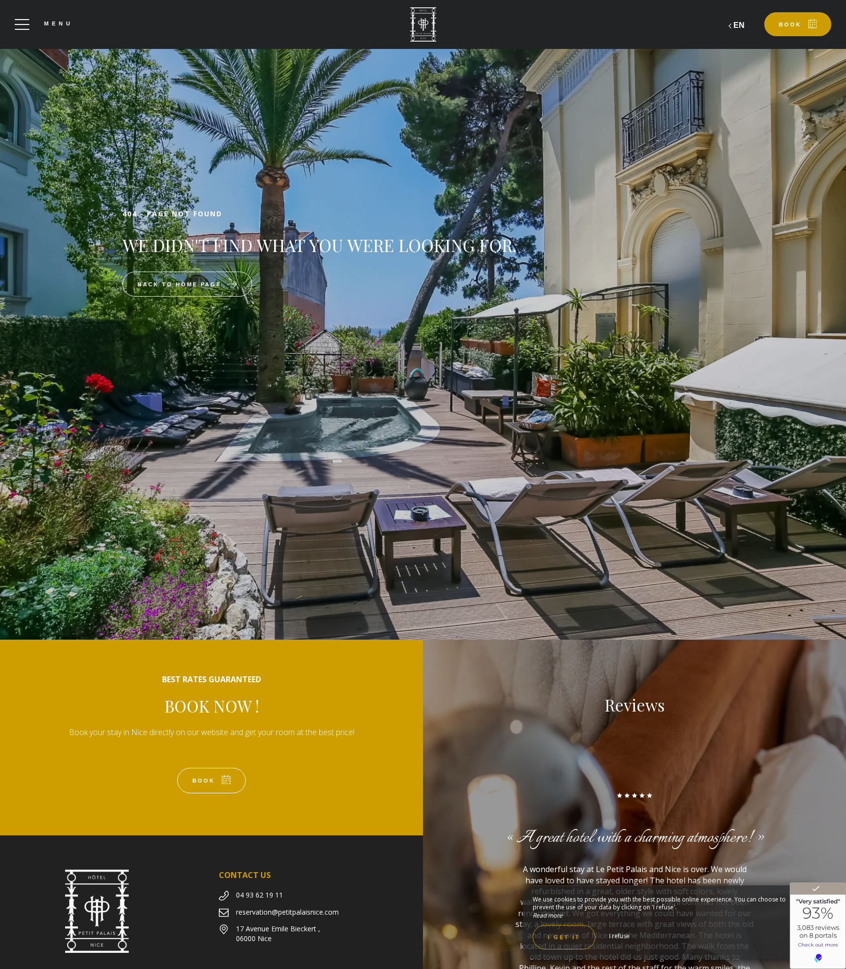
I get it (564, 937)
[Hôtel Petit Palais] (423, 24)
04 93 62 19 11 (259, 895)
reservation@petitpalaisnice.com (287, 912)
